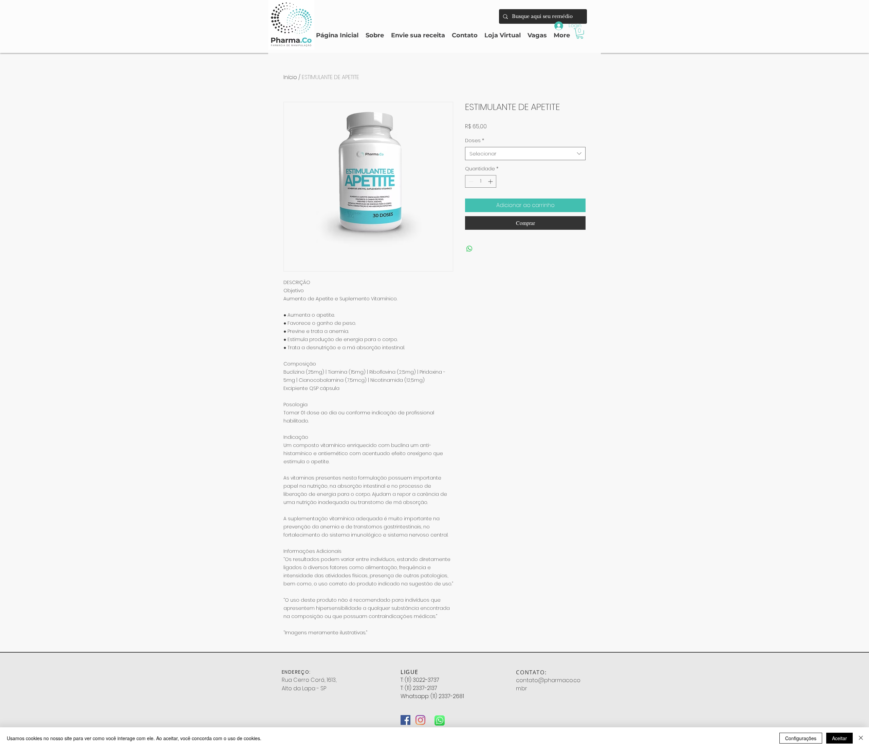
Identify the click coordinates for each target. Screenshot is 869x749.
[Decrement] (470, 181)
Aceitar (839, 738)
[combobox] (525, 153)
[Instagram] (420, 720)
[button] (580, 34)
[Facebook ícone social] (405, 720)
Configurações (800, 738)
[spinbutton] (481, 181)
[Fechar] (861, 738)
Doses (474, 140)
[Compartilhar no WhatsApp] (469, 249)
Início (290, 77)
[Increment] (491, 181)
